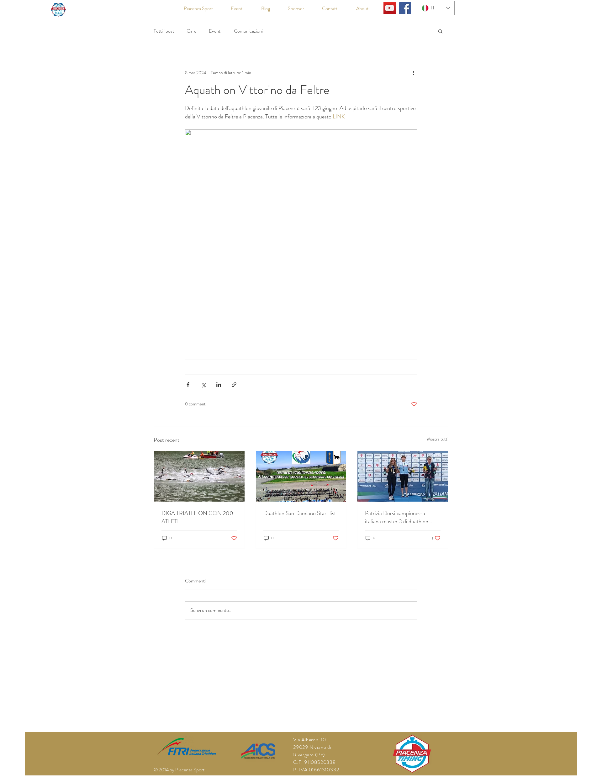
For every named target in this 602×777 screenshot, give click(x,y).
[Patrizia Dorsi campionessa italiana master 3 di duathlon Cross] (402, 476)
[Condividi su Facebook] (188, 385)
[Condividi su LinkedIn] (219, 385)
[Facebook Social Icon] (405, 8)
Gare (191, 31)
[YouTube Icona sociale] (389, 8)
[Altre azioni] (413, 72)
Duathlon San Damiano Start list (299, 513)
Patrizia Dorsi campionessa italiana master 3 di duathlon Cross (396, 517)
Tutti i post (164, 31)
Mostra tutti (437, 439)
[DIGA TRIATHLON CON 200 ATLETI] (199, 476)
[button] (440, 31)
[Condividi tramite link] (234, 385)
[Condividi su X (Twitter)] (203, 385)
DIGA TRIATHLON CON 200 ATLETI (197, 517)
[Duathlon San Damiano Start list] (301, 476)
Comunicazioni (248, 31)
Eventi (215, 31)
